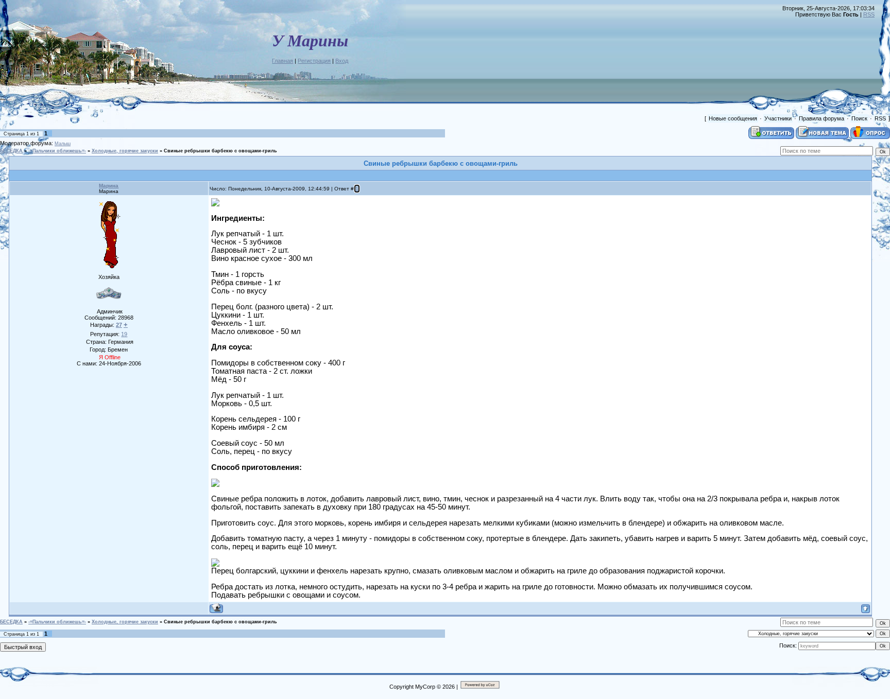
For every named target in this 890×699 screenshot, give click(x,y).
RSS (869, 14)
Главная (282, 61)
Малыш (63, 143)
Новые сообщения (733, 118)
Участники (778, 118)
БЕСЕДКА (11, 150)
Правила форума (821, 118)
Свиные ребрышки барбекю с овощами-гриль (220, 150)
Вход (341, 61)
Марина (108, 185)
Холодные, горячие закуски (125, 150)
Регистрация (314, 61)
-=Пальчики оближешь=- (57, 150)
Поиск (859, 118)
